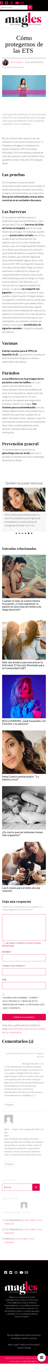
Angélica (16, 1130)
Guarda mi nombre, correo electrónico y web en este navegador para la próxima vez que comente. (24, 1003)
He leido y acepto (21, 945)
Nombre (7, 952)
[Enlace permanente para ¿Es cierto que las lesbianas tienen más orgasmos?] (24, 502)
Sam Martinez (17, 62)
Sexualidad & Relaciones (13, 67)
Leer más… (35, 530)
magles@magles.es (29, 1362)
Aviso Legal (13, 1345)
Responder (9, 1105)
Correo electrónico (14, 966)
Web (4, 980)
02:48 (41, 1130)
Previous (6, 509)
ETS (41, 141)
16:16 (41, 1064)
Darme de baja (24, 1348)
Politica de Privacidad (29, 1345)
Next (41, 509)
